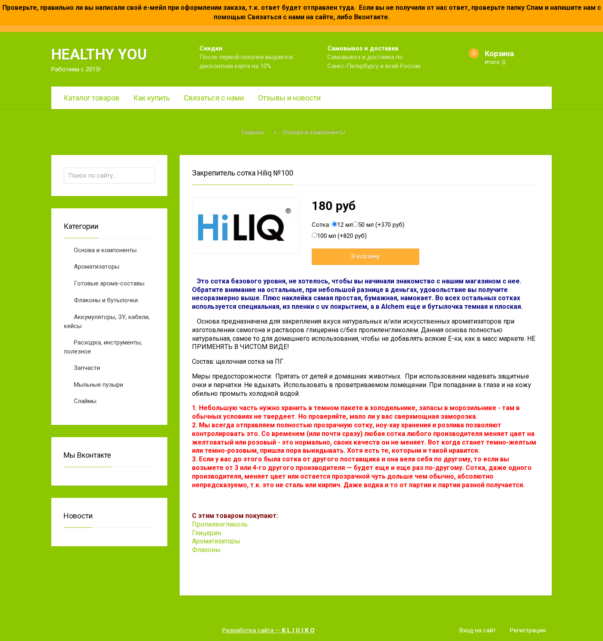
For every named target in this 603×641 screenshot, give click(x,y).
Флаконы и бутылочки (106, 300)
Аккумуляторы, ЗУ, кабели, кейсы (107, 321)
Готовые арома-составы (109, 283)
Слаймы (85, 401)
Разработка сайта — (268, 630)
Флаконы (206, 550)
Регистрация (528, 630)
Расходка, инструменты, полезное (103, 347)
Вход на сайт (477, 630)
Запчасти (87, 368)
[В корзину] (365, 257)
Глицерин (206, 533)
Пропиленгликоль (220, 524)
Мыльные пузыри (98, 384)
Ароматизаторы (96, 266)
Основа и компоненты (105, 250)
